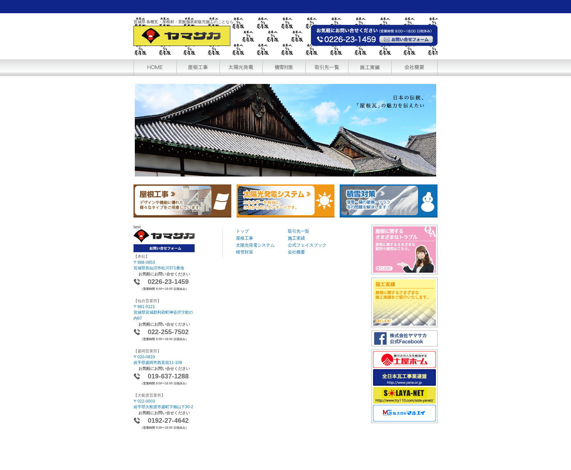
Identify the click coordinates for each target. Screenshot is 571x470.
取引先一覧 (326, 67)
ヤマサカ (181, 36)
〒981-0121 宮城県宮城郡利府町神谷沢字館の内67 (163, 312)
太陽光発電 (240, 67)
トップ (242, 231)
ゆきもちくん (283, 67)
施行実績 (369, 67)
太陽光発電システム (255, 245)
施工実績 (296, 238)
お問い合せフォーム (406, 39)
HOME (154, 67)
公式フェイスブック (307, 245)
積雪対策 (244, 252)
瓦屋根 (197, 67)
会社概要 (414, 67)
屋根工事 (244, 238)
